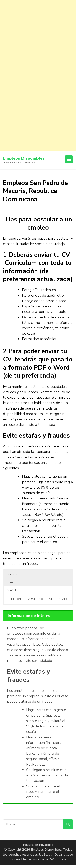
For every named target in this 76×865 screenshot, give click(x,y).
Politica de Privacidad (38, 845)
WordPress (58, 859)
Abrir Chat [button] (13, 590)
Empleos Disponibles (24, 158)
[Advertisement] (38, 38)
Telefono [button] (12, 574)
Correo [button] (11, 582)
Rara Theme (22, 859)
